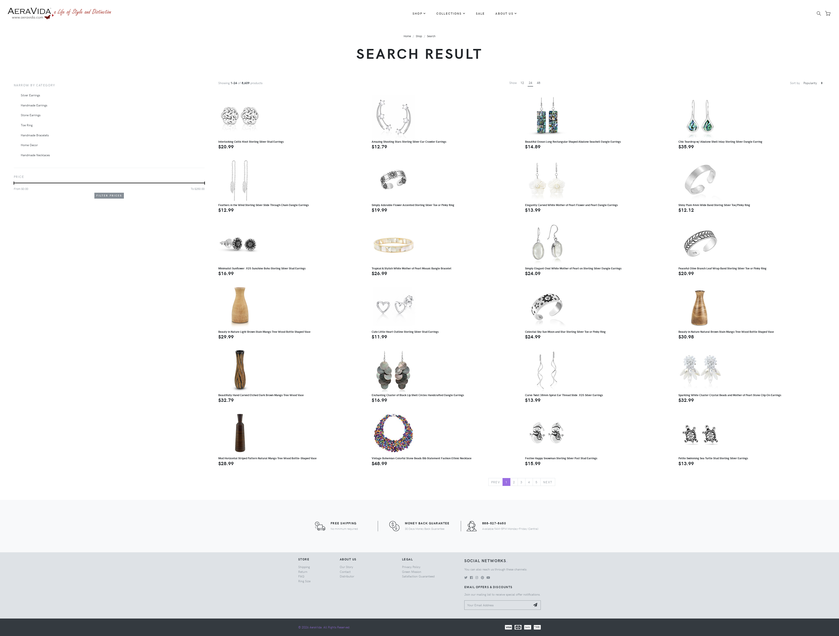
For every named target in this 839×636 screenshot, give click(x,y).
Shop (417, 13)
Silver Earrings (30, 95)
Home (407, 36)
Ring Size (304, 581)
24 (530, 82)
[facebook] (471, 577)
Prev (495, 482)
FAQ (301, 576)
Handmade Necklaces (35, 155)
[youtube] (488, 577)
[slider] (204, 183)
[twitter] (465, 577)
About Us (504, 13)
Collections (449, 13)
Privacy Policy (411, 567)
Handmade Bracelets (35, 135)
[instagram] (476, 577)
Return (302, 571)
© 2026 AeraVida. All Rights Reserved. (324, 627)
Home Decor (29, 145)
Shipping (304, 567)
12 (522, 82)
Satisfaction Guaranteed (418, 576)
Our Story (346, 567)
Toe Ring (27, 125)
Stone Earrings (30, 115)
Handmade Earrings (34, 105)
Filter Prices (109, 195)
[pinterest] (482, 577)
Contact (345, 571)
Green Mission (411, 571)
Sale (480, 13)
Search (431, 36)
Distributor (347, 576)
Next (548, 482)
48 (538, 82)
